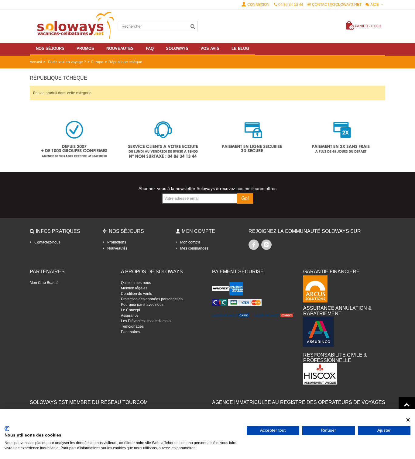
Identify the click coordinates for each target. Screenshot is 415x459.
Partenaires (130, 332)
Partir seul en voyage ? (67, 62)
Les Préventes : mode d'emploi (146, 321)
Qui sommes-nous (136, 283)
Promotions (116, 242)
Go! (245, 198)
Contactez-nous (46, 242)
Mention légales (134, 288)
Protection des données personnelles (152, 299)
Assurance (130, 315)
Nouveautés (116, 248)
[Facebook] (254, 245)
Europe (97, 62)
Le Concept (130, 310)
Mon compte (190, 242)
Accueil (36, 62)
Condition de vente (136, 294)
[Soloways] (74, 26)
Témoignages (132, 326)
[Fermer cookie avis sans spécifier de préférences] (408, 419)
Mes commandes (193, 248)
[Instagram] (266, 245)
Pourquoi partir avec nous (142, 304)
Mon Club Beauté (44, 283)
